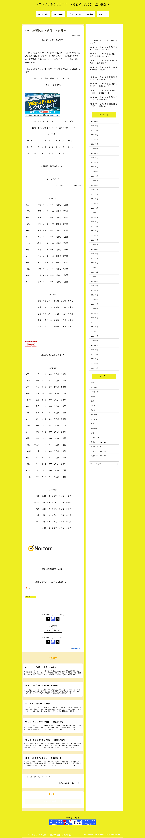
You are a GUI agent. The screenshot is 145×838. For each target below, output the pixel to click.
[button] (57, 630)
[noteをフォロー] (57, 619)
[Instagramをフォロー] (53, 619)
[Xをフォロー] (48, 619)
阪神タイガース (31, 597)
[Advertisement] (53, 605)
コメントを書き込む (53, 801)
